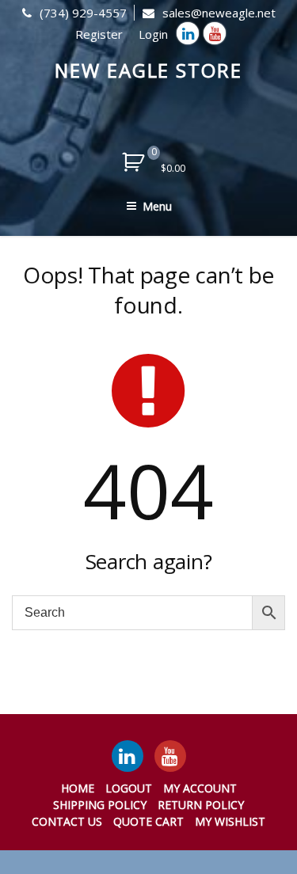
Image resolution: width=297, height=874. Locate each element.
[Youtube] (215, 33)
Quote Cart (148, 821)
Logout (128, 788)
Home (77, 788)
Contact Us (67, 821)
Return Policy (201, 804)
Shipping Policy (100, 804)
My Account (200, 788)
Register (99, 34)
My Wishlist (230, 821)
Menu (157, 206)
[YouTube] (170, 756)
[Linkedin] (188, 33)
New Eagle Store (148, 70)
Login (153, 34)
